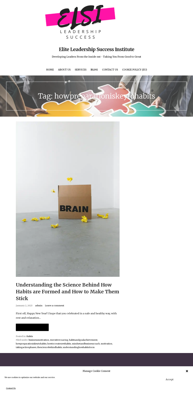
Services (80, 69)
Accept (170, 379)
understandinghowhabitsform (79, 347)
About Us (64, 69)
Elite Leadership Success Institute (96, 49)
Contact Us (11, 388)
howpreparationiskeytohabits (31, 343)
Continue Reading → (32, 327)
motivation (106, 343)
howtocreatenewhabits (59, 343)
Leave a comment (54, 305)
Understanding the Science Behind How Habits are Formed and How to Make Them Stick (67, 291)
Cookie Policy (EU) (134, 69)
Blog (94, 69)
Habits (29, 336)
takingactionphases (26, 347)
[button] (186, 371)
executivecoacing (59, 340)
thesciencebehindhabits (49, 347)
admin (38, 305)
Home (50, 69)
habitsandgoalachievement (83, 340)
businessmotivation (39, 340)
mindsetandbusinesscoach (86, 343)
